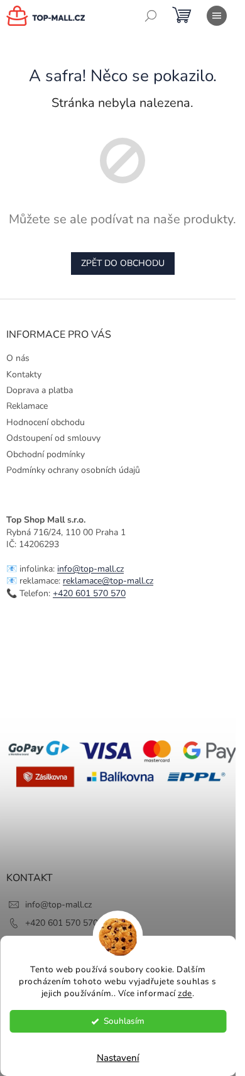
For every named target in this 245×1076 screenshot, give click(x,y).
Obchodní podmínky (45, 454)
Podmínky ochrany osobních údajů (73, 470)
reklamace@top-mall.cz (108, 581)
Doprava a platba (39, 390)
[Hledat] (150, 15)
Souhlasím (124, 1021)
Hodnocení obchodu (45, 422)
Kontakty (23, 374)
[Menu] (216, 15)
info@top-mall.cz (90, 569)
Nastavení (118, 1057)
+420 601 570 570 (89, 593)
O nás (18, 358)
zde (185, 993)
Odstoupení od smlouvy (53, 438)
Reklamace (27, 406)
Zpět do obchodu (123, 263)
